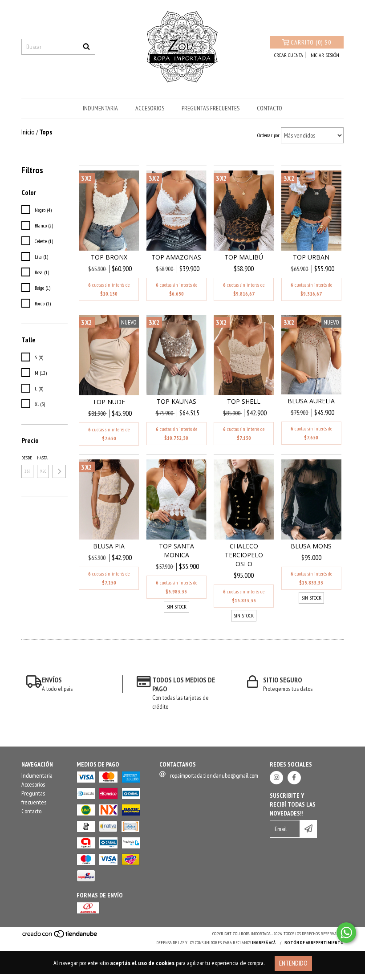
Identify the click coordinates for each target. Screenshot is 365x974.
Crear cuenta (288, 55)
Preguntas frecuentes (210, 108)
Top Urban (311, 257)
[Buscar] (86, 47)
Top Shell (243, 401)
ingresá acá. (264, 943)
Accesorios (149, 108)
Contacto (269, 108)
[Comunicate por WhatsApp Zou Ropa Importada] (346, 932)
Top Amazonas (176, 257)
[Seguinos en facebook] (294, 777)
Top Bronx (109, 257)
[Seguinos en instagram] (276, 777)
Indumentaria (100, 108)
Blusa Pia (109, 546)
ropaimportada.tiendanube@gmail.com (214, 775)
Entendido (293, 963)
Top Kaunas (176, 401)
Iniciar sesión (324, 55)
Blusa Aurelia (311, 401)
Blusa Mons (311, 546)
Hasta (42, 458)
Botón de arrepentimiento (314, 943)
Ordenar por (268, 135)
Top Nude (109, 402)
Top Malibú (243, 257)
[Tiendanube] (60, 936)
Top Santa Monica (176, 550)
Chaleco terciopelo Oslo (244, 555)
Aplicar (59, 471)
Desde (26, 458)
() (311, 42)
